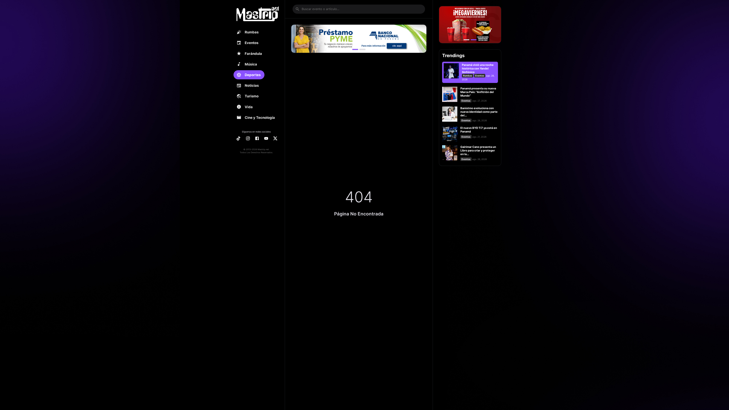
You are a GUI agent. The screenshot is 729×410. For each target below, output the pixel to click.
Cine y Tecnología (260, 117)
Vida (249, 107)
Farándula (253, 53)
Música (251, 64)
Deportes (253, 75)
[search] (297, 9)
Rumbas (252, 32)
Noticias (252, 85)
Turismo (252, 96)
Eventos (251, 43)
